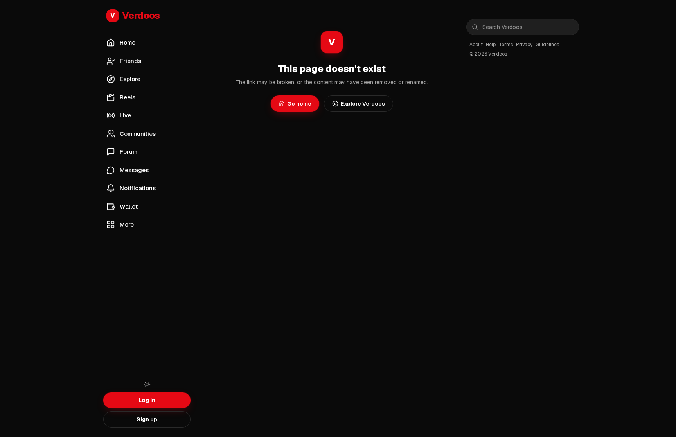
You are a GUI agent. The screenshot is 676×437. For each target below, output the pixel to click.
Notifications (138, 188)
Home (127, 42)
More (127, 224)
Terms (506, 44)
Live (125, 115)
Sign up (147, 419)
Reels (127, 97)
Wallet (129, 206)
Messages (134, 170)
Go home (299, 103)
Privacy (524, 44)
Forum (128, 151)
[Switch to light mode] (147, 384)
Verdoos (135, 15)
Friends (130, 61)
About (476, 44)
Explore (130, 79)
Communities (138, 133)
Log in (146, 400)
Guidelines (547, 44)
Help (491, 44)
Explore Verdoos (363, 103)
